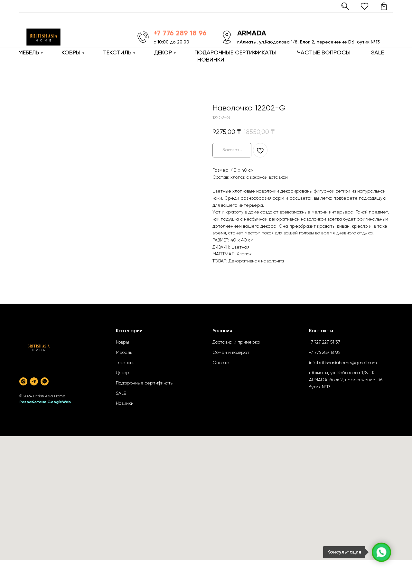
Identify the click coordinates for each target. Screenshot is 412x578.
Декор (122, 373)
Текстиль (125, 363)
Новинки (125, 403)
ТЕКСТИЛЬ (117, 53)
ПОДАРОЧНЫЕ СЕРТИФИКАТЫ (235, 53)
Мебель (124, 352)
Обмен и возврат (230, 352)
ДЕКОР (163, 53)
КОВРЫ (70, 53)
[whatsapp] (45, 381)
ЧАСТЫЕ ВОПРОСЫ (324, 53)
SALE (377, 53)
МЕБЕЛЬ (28, 53)
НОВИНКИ (210, 60)
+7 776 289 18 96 (324, 352)
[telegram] (34, 381)
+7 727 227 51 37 (324, 342)
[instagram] (23, 381)
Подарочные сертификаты (144, 383)
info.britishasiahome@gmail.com (343, 363)
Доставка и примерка (236, 342)
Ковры (122, 342)
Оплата (220, 363)
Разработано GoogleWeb (45, 402)
